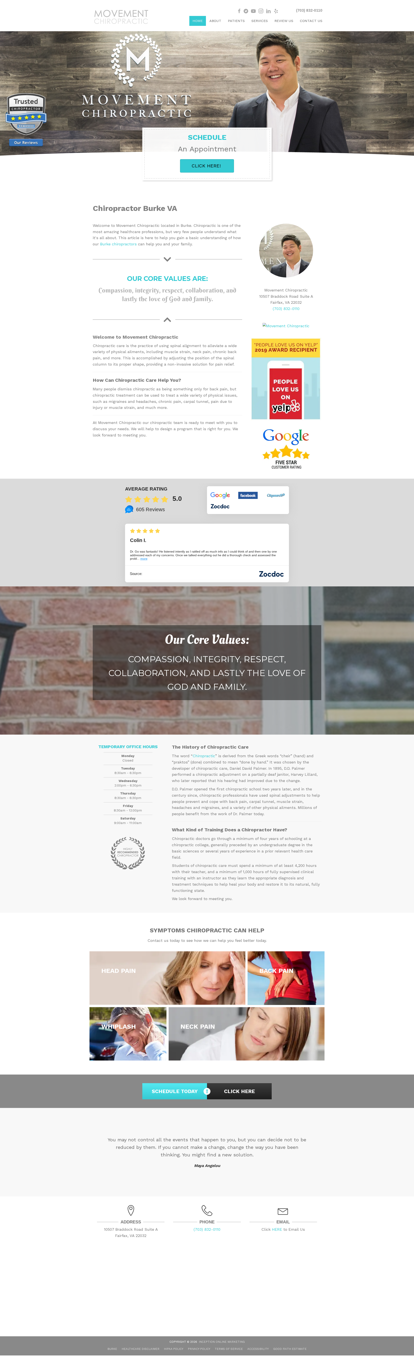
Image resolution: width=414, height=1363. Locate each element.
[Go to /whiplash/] (127, 1034)
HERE (277, 1237)
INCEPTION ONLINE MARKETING (222, 1349)
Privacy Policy (199, 1356)
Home (198, 21)
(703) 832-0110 (309, 10)
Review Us (283, 21)
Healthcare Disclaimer (140, 1356)
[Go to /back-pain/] (286, 978)
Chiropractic (204, 756)
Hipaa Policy (173, 1356)
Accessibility (258, 1356)
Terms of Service (229, 1356)
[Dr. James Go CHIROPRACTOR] (286, 250)
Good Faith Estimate (290, 1356)
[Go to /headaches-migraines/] (167, 978)
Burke (112, 1356)
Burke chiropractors (118, 244)
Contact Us (311, 21)
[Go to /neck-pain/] (247, 1034)
